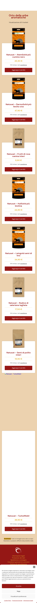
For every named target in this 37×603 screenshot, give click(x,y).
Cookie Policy (7, 600)
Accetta (18, 586)
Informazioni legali (28, 600)
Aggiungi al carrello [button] (18, 70)
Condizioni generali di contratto (18, 562)
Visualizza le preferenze (18, 596)
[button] (34, 567)
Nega (18, 591)
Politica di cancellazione (18, 564)
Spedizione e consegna (18, 560)
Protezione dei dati (17, 600)
